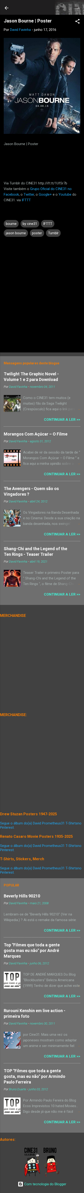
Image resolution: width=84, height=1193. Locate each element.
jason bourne (16, 233)
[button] (77, 22)
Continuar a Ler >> (62, 419)
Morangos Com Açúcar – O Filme (35, 434)
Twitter (29, 194)
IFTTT (26, 200)
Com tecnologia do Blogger (44, 1184)
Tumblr (53, 233)
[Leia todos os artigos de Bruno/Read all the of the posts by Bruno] (52, 1175)
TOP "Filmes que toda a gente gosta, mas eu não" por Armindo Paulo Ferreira (34, 1076)
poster (37, 233)
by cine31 (30, 224)
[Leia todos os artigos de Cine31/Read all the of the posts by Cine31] (32, 1175)
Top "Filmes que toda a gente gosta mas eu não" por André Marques (32, 950)
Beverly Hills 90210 (22, 895)
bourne (11, 224)
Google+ (45, 194)
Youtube (65, 194)
